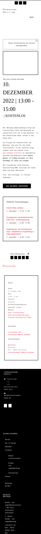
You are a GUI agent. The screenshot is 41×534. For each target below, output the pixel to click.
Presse (7, 476)
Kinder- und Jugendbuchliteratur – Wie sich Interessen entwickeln (11, 507)
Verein (7, 439)
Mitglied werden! (8, 484)
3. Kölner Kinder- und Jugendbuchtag (10, 518)
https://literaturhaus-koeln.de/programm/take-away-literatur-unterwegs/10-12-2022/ (20, 315)
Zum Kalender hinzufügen (17, 186)
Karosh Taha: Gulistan (14, 208)
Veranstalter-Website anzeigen (19, 334)
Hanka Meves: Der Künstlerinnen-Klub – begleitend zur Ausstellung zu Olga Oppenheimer (20, 231)
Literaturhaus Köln (15, 332)
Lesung (18, 307)
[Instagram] (10, 405)
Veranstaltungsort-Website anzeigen (21, 352)
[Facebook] (5, 405)
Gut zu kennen (10, 443)
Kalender (8, 446)
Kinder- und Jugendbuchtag (12, 465)
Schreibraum (12, 473)
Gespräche (11, 307)
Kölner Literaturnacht (12, 457)
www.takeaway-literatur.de (13, 153)
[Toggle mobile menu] (37, 17)
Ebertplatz (12, 345)
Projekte (8, 450)
